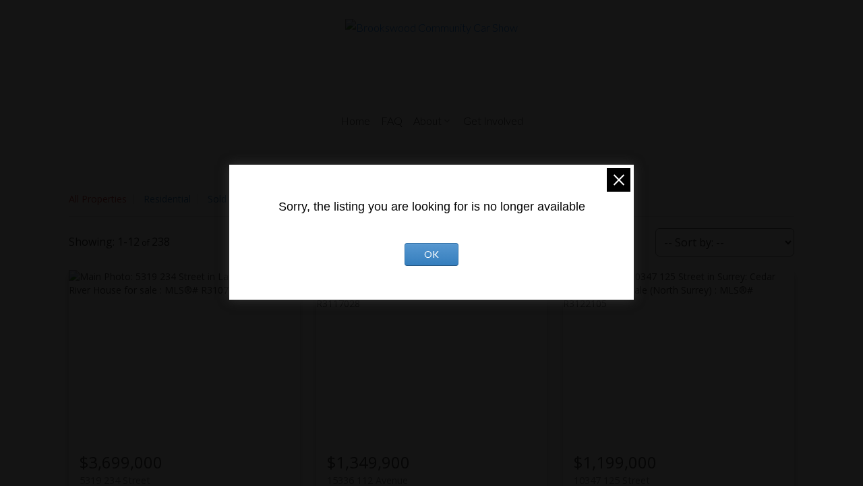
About (427, 120)
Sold (217, 198)
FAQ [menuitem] (392, 120)
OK (431, 254)
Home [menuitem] (355, 120)
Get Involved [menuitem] (493, 120)
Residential (167, 198)
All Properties (98, 198)
